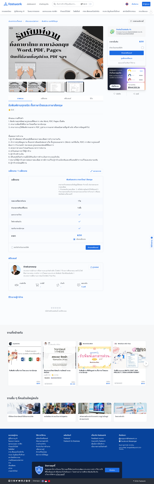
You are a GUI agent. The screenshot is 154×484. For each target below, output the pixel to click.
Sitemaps (36, 481)
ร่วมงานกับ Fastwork (98, 441)
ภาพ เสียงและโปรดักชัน (91, 11)
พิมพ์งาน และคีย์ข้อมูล (50, 21)
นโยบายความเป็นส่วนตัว (99, 446)
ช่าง (9, 463)
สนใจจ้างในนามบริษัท (21, 247)
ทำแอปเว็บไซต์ (65, 11)
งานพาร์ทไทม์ (12, 471)
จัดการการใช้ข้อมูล (42, 455)
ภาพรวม (20, 98)
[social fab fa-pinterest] (29, 481)
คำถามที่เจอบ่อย (41, 452)
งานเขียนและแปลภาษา (15, 460)
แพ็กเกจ (44, 98)
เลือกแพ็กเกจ (81, 239)
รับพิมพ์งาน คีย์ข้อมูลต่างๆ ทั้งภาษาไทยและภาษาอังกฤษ (93, 371)
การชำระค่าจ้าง (41, 444)
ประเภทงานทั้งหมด (15, 21)
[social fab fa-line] (9, 481)
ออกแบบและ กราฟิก (50, 11)
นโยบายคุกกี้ (60, 474)
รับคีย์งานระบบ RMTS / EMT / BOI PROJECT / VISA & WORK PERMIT (126, 371)
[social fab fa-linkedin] (22, 481)
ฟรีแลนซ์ (67, 98)
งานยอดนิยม (6, 11)
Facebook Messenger (129, 441)
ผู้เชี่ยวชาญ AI (19, 11)
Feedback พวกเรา (97, 438)
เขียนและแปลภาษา (31, 21)
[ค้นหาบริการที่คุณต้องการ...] (55, 4)
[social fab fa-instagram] (12, 481)
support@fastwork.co (129, 438)
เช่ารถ (10, 468)
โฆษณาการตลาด (33, 11)
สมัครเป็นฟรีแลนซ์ (42, 438)
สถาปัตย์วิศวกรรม (129, 11)
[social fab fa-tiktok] (24, 481)
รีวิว (91, 98)
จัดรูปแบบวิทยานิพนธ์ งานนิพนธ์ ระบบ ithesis (57, 371)
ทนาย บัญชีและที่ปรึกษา (111, 11)
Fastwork (67, 438)
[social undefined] (27, 481)
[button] (117, 94)
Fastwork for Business (72, 441)
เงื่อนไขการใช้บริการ (97, 444)
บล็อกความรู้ (40, 449)
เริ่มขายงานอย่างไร (42, 441)
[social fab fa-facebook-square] (14, 481)
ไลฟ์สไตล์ (76, 11)
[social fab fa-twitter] (16, 481)
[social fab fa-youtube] (19, 481)
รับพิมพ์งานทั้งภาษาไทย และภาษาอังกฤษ (23, 370)
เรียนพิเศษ (11, 465)
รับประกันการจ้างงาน (43, 446)
